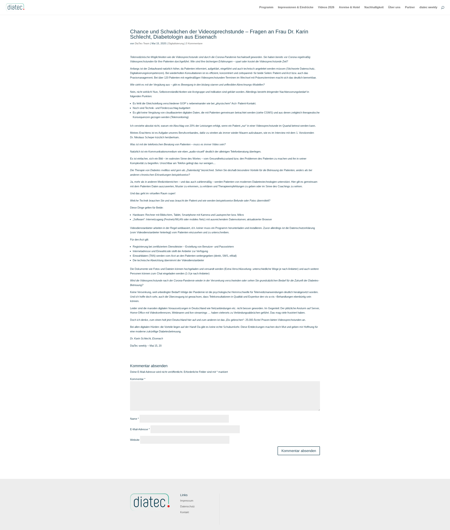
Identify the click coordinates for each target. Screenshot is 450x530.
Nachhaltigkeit (374, 7)
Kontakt (184, 512)
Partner (410, 7)
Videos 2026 (326, 7)
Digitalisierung (176, 43)
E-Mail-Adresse (140, 429)
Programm (266, 7)
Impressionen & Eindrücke (295, 7)
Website (134, 439)
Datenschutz (187, 506)
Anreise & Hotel (349, 7)
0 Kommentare (194, 43)
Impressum (186, 500)
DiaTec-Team (142, 43)
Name (134, 418)
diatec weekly (428, 7)
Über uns (394, 7)
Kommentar (137, 379)
